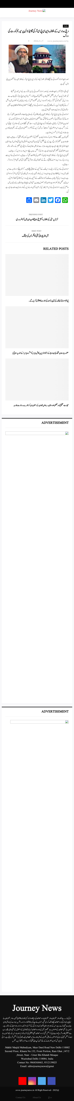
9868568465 (36, 1062)
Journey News (37, 1008)
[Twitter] (42, 1081)
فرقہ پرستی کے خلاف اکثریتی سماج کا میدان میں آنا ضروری (37, 219)
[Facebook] (52, 1081)
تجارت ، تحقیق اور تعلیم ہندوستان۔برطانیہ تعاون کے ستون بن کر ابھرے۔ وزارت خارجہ (41, 405)
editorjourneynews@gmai (41, 1066)
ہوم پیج (50, 1097)
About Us (37, 1097)
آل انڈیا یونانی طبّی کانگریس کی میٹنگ (35, 236)
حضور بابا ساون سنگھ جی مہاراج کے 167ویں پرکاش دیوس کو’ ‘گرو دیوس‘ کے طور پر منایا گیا (41, 353)
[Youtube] (22, 1081)
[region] (37, 565)
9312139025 (50, 1062)
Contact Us (20, 1097)
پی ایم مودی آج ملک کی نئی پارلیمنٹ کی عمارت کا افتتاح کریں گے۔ (49, 301)
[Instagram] (32, 1081)
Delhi (66, 26)
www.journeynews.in (56, 41)
